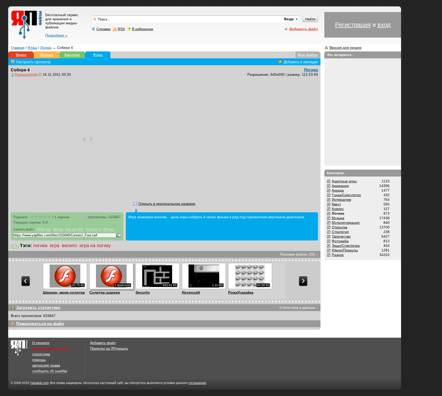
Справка (103, 29)
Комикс (338, 209)
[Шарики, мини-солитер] (65, 276)
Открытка (339, 227)
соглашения (197, 383)
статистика (41, 354)
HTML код (43, 229)
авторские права (46, 365)
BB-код (58, 229)
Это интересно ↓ (340, 55)
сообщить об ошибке (49, 371)
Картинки (72, 55)
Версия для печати (345, 48)
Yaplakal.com (39, 383)
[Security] (157, 276)
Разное (338, 255)
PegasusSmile (26, 74)
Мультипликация (346, 223)
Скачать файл (23, 229)
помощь (39, 360)
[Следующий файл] (91, 139)
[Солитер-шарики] (111, 276)
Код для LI (93, 229)
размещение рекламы (51, 348)
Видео (21, 55)
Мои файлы (308, 55)
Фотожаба (340, 241)
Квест (336, 204)
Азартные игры (344, 181)
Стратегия (340, 232)
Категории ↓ (337, 173)
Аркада (338, 190)
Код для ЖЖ (74, 229)
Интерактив (341, 199)
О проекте (40, 343)
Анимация (340, 186)
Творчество (341, 236)
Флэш (32, 48)
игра (54, 246)
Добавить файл (103, 343)
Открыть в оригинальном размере (166, 204)
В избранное (142, 29)
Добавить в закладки (301, 62)
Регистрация (353, 24)
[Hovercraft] (204, 276)
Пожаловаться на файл (40, 324)
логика (40, 246)
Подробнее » (56, 35)
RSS (121, 29)
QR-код (108, 229)
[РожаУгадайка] (250, 276)
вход (384, 24)
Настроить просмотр (33, 62)
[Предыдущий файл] (84, 139)
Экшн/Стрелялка (346, 246)
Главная (18, 48)
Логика (45, 48)
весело (69, 246)
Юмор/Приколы (345, 250)
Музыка (46, 55)
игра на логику (95, 246)
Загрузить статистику (38, 307)
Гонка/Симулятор (346, 195)
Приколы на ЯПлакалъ (109, 348)
